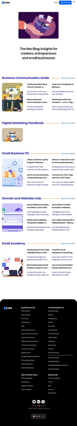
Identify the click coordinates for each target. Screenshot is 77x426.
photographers (52, 318)
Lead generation (53, 311)
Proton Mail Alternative (28, 360)
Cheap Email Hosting (27, 349)
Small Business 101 (15, 153)
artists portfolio (52, 337)
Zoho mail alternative (27, 368)
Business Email (25, 353)
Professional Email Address (29, 341)
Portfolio (50, 322)
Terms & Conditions (54, 378)
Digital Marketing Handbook (23, 123)
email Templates (26, 389)
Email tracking (25, 315)
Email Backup (25, 322)
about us (51, 389)
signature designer (27, 386)
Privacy (50, 382)
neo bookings (25, 382)
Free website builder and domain (58, 365)
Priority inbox (25, 318)
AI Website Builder (53, 357)
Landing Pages (52, 330)
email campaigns (27, 378)
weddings (51, 341)
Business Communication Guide (25, 78)
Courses (50, 349)
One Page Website (53, 361)
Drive (22, 326)
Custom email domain (28, 337)
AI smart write (25, 311)
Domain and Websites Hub (21, 198)
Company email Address (29, 345)
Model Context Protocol (28, 330)
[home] (6, 2)
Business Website (53, 369)
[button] (74, 2)
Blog (49, 386)
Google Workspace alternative (30, 356)
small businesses (53, 334)
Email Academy (13, 243)
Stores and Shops (53, 353)
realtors (50, 315)
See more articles (68, 78)
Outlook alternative (27, 364)
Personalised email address (29, 334)
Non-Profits (51, 326)
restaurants (52, 345)
